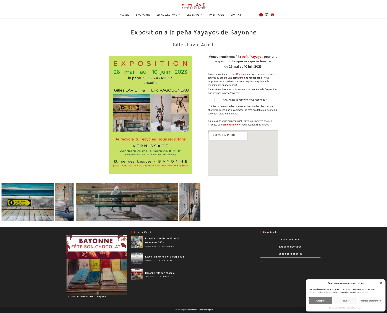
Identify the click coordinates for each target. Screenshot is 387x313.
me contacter (231, 124)
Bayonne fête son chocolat (160, 273)
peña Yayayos (252, 57)
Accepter (320, 300)
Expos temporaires (290, 246)
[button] (380, 283)
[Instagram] (266, 15)
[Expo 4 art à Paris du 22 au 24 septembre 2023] (137, 242)
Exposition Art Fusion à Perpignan (164, 256)
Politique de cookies (337, 307)
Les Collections (166, 14)
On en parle (216, 14)
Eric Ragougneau (241, 74)
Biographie (143, 14)
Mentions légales (354, 307)
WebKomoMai (192, 310)
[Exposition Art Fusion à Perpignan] (137, 258)
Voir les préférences (370, 300)
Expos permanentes (290, 253)
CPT (262, 262)
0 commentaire (168, 246)
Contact (236, 14)
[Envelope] (272, 15)
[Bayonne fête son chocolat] (137, 274)
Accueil (124, 14)
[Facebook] (261, 15)
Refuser (345, 300)
